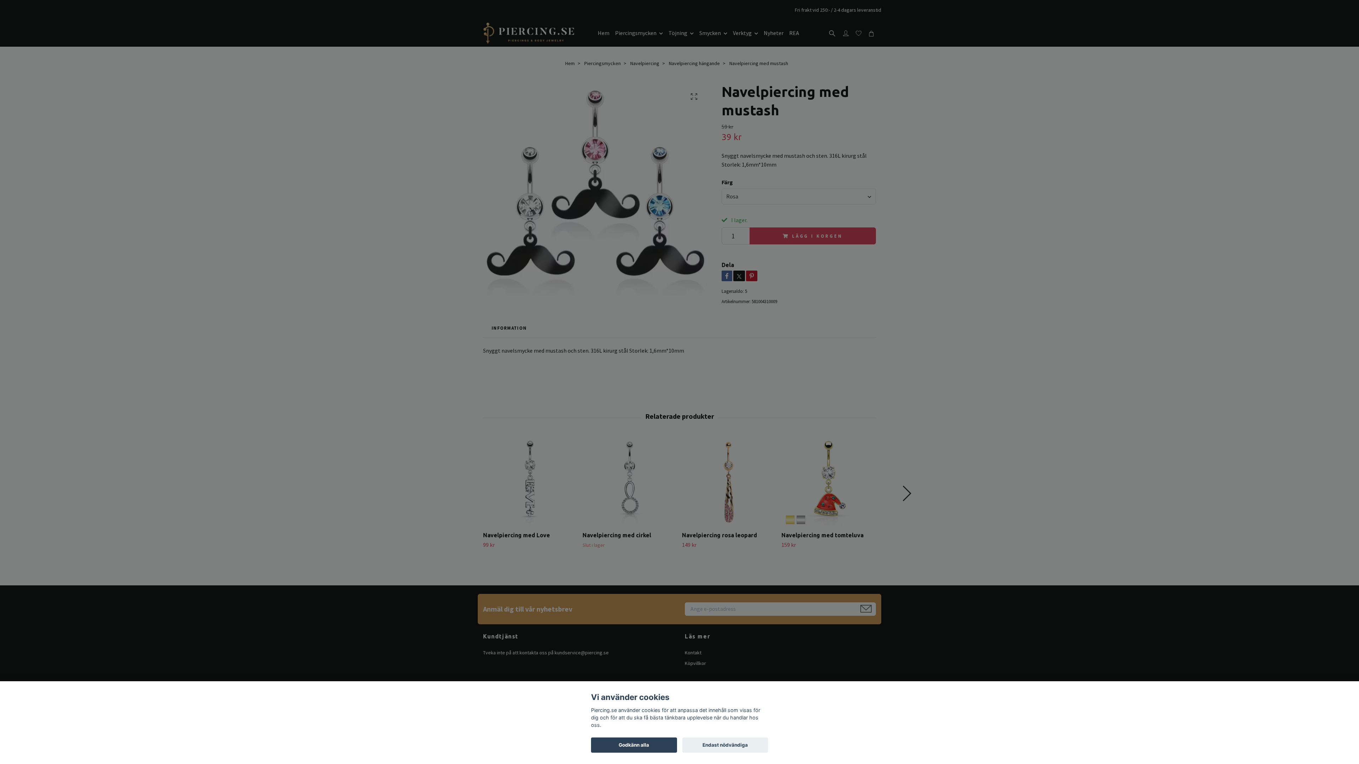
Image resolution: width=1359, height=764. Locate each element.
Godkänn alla (634, 745)
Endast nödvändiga (725, 745)
